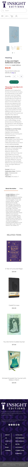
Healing (8, 58)
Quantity (8, 76)
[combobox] (14, 10)
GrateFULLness (14, 305)
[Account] (16, 16)
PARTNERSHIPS (19, 438)
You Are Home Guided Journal (14, 342)
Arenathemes (18, 463)
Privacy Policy (13, 464)
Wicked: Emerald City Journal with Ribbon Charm (14, 379)
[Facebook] (9, 425)
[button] (12, 53)
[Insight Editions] (14, 4)
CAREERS (8, 450)
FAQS (7, 447)
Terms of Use (21, 464)
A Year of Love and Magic (14, 269)
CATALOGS (18, 435)
